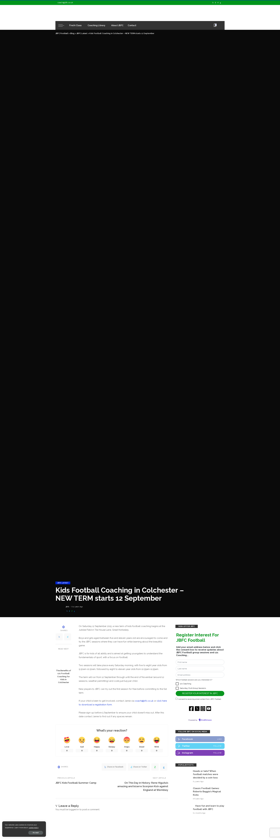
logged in (74, 809)
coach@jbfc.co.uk (65, 2)
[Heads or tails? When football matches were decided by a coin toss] (182, 776)
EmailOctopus (206, 720)
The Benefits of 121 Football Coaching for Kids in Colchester (63, 676)
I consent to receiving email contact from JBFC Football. (199, 699)
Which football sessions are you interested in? (194, 680)
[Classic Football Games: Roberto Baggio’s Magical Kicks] (182, 793)
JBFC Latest (63, 583)
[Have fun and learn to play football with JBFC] (182, 809)
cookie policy (33, 828)
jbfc (67, 607)
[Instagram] (218, 2)
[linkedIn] (74, 611)
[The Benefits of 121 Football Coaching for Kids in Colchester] (63, 659)
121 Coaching (185, 684)
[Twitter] (215, 2)
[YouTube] (223, 2)
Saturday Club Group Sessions (193, 688)
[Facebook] (213, 2)
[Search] (220, 25)
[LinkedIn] (220, 2)
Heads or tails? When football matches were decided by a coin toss (205, 774)
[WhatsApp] (72, 611)
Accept (36, 833)
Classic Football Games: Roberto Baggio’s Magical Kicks (207, 791)
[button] (177, 683)
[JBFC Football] (81, 13)
